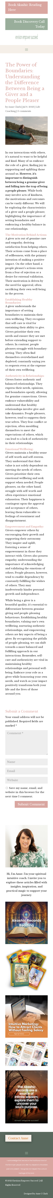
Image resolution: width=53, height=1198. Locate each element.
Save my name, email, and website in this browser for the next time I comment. (24, 792)
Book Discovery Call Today (29, 24)
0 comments (24, 111)
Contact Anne (18, 1138)
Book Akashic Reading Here (25, 7)
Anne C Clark (42, 1194)
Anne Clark (14, 107)
